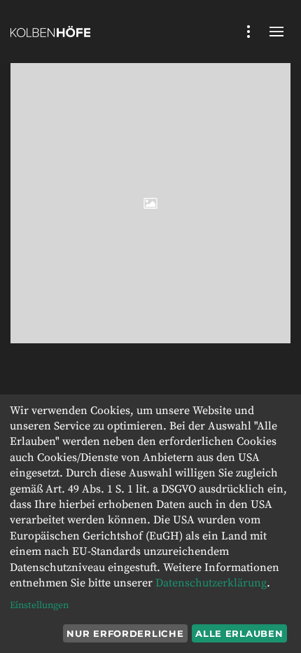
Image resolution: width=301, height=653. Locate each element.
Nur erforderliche (124, 633)
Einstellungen (39, 605)
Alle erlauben (239, 633)
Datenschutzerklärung (211, 583)
